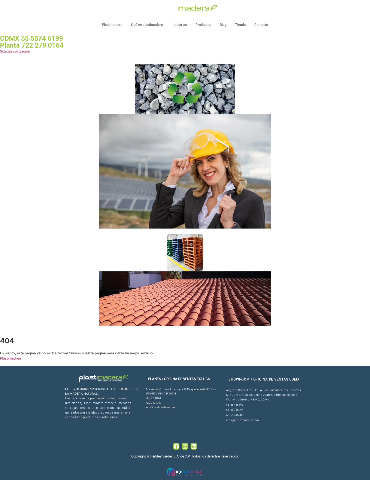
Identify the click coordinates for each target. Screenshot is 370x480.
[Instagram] (185, 446)
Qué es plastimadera (147, 25)
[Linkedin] (194, 446)
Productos (203, 25)
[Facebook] (176, 446)
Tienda (240, 25)
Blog (223, 25)
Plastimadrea (10, 358)
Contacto (261, 25)
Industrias (179, 25)
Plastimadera (112, 25)
